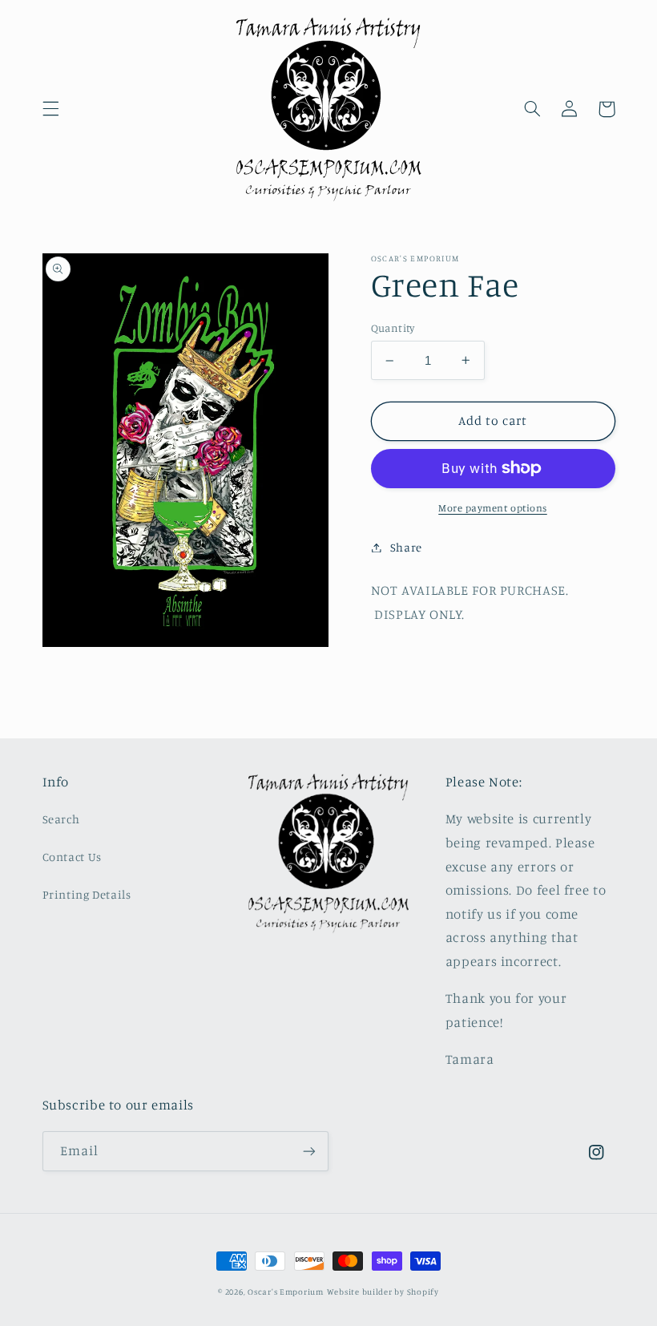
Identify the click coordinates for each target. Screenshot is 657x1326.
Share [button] (406, 547)
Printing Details (86, 894)
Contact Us (72, 856)
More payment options (492, 508)
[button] (50, 109)
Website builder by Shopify (383, 1291)
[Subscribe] (309, 1150)
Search (61, 819)
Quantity (393, 327)
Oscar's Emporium (286, 1291)
